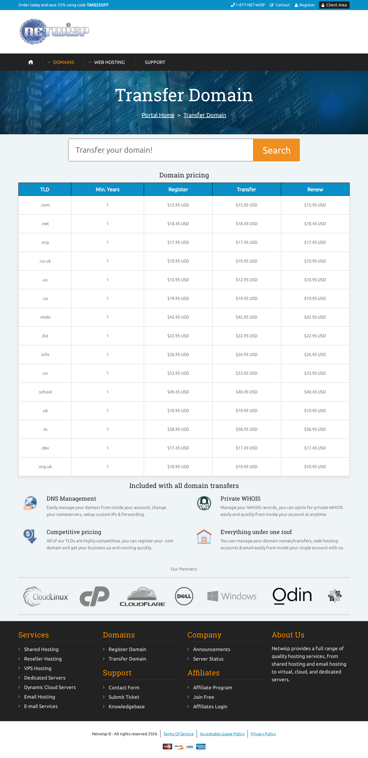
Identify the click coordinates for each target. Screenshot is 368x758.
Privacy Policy (263, 734)
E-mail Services (41, 706)
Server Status (208, 658)
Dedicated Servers (45, 677)
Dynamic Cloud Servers (50, 687)
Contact (282, 5)
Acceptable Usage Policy (222, 734)
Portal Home (158, 115)
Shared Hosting (41, 649)
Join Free (203, 697)
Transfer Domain (204, 115)
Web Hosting (109, 62)
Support (155, 62)
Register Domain (127, 649)
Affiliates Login (210, 706)
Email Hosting (39, 696)
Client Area (336, 5)
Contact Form (124, 687)
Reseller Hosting (43, 658)
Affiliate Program (212, 687)
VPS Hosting (37, 668)
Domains (63, 62)
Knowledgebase (127, 706)
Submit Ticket (124, 697)
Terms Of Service (178, 734)
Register (307, 5)
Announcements (211, 649)
